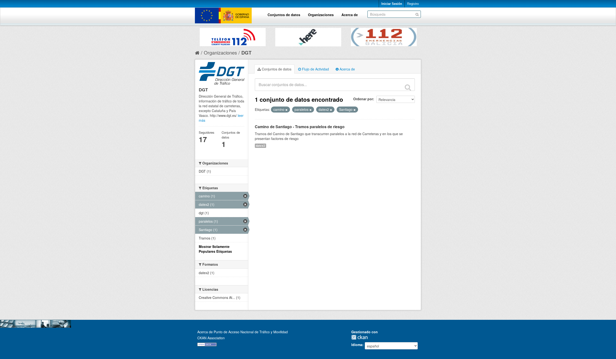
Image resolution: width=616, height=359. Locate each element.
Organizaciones (321, 14)
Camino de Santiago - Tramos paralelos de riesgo (300, 126)
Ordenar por (363, 98)
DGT (246, 52)
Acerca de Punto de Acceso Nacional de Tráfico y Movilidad (242, 331)
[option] (233, 35)
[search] (407, 87)
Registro (413, 4)
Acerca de (349, 14)
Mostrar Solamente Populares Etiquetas (215, 249)
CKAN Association (211, 337)
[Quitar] (286, 110)
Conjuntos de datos (284, 14)
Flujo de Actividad (315, 69)
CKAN (360, 337)
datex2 (260, 146)
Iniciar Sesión (391, 4)
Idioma (356, 344)
